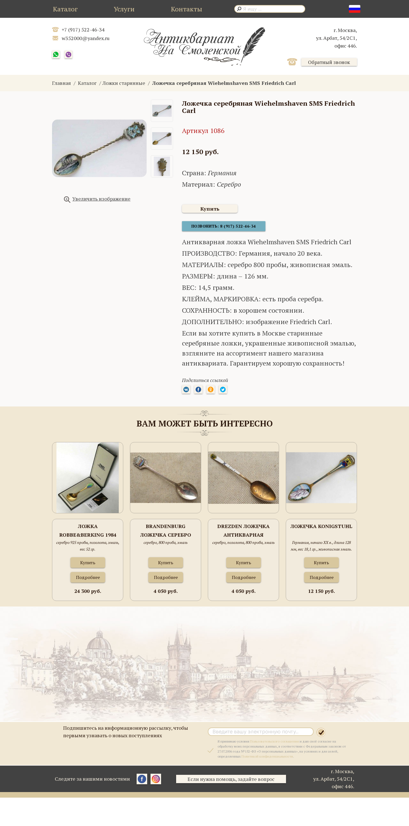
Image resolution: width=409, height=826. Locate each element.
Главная (61, 83)
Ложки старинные (123, 83)
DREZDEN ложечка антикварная (243, 530)
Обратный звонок (329, 62)
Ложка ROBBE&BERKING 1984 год (87, 531)
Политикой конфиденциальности (267, 756)
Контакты (186, 8)
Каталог (65, 8)
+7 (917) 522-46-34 (83, 29)
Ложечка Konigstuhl (321, 526)
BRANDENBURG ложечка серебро (165, 530)
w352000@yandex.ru (86, 38)
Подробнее (88, 577)
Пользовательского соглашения (274, 741)
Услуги (124, 8)
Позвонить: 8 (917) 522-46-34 (223, 226)
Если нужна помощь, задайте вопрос (231, 779)
